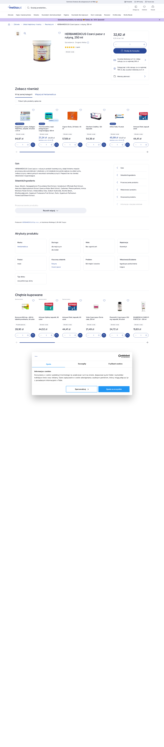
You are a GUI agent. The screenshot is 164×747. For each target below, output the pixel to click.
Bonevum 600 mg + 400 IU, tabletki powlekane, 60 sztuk (24, 318)
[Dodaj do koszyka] (33, 145)
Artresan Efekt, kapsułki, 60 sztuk (142, 128)
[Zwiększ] (144, 44)
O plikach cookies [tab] (115, 364)
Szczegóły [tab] (82, 364)
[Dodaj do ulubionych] (59, 33)
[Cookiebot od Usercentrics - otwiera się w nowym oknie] (120, 356)
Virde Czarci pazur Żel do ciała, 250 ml (94, 318)
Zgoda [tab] (48, 364)
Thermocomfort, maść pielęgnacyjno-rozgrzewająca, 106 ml (46, 129)
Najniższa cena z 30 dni (45, 140)
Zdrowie (17, 24)
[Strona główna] (9, 24)
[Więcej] (145, 76)
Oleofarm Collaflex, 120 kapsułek (94, 128)
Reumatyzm (49, 24)
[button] (88, 42)
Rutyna (54, 264)
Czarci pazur (56, 267)
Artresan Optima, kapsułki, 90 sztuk (49, 318)
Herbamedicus (22, 247)
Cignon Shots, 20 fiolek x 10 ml (71, 128)
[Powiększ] (25, 33)
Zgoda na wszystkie (114, 389)
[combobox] (77, 7)
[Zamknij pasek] (159, 20)
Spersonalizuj (80, 389)
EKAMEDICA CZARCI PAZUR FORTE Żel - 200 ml (143, 318)
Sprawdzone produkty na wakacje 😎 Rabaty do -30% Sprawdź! (81, 19)
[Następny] (147, 152)
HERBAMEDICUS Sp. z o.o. (30, 222)
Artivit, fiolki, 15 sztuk (117, 127)
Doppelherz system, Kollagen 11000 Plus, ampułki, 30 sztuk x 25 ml (25, 129)
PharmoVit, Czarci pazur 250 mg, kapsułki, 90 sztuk (119, 318)
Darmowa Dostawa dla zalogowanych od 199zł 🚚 (82, 1)
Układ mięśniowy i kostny (32, 24)
